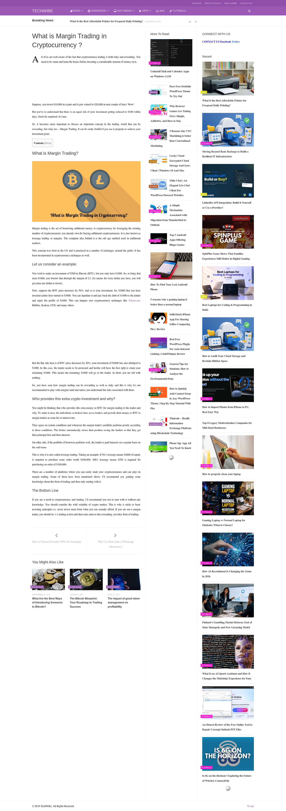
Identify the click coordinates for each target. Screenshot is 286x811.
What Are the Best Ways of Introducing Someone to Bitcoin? (47, 602)
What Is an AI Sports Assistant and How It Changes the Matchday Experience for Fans (226, 676)
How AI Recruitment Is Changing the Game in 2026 (227, 573)
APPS (145, 10)
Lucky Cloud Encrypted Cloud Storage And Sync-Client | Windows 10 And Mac (170, 163)
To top (250, 806)
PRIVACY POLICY (213, 3)
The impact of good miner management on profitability (124, 602)
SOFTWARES (124, 10)
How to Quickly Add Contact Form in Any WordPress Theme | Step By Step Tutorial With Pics (170, 398)
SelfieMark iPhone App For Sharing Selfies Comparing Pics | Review (170, 321)
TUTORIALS (179, 10)
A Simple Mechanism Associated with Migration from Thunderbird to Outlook (168, 215)
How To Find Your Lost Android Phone (168, 286)
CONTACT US (246, 3)
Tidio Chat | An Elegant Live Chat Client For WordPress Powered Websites (170, 188)
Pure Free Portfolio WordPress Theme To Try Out (180, 91)
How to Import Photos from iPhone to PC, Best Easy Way (225, 409)
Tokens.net (134, 300)
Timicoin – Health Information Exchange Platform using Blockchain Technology (170, 425)
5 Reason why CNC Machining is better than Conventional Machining (171, 138)
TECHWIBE (42, 11)
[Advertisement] (80, 74)
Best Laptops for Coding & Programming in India (227, 307)
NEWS (76, 10)
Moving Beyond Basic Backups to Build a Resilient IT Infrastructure (108, 21)
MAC (162, 10)
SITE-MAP (196, 3)
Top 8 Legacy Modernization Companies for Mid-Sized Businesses (227, 425)
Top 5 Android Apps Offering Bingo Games (177, 240)
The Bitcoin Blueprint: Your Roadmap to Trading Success (86, 602)
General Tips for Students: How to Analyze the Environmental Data (169, 371)
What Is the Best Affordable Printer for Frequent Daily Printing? (224, 102)
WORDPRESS (98, 10)
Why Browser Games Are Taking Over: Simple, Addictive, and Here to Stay (170, 113)
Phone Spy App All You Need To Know (180, 445)
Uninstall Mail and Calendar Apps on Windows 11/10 (169, 73)
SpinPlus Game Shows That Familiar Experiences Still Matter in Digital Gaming (226, 256)
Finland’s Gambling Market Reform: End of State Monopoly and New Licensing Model (227, 624)
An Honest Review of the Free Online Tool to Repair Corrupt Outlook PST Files (227, 727)
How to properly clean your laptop (221, 474)
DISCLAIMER (230, 3)
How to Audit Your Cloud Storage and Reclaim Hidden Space (223, 358)
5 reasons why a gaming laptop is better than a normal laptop (168, 301)
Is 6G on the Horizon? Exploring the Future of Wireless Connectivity (226, 778)
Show (47, 143)
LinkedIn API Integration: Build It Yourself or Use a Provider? (226, 205)
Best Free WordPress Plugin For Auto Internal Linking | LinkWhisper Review (170, 346)
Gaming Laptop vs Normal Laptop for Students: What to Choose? (223, 522)
